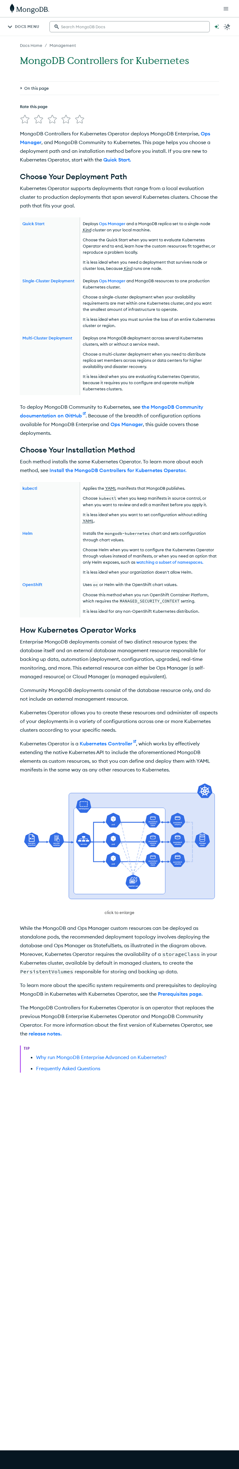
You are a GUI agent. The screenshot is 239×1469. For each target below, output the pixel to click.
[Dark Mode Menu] (227, 26)
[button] (119, 848)
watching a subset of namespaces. (169, 562)
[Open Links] (226, 8)
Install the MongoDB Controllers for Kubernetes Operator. (117, 470)
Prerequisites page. (180, 994)
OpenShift (32, 584)
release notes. (45, 1033)
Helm (27, 533)
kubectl (29, 488)
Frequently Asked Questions (68, 1068)
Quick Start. (117, 160)
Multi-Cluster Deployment (47, 337)
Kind (87, 229)
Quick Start (33, 223)
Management (62, 45)
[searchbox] (129, 26)
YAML (110, 488)
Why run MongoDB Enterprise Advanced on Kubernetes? (101, 1057)
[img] (25, 119)
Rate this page (34, 106)
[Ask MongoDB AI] (216, 26)
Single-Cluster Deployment (48, 280)
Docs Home (31, 45)
